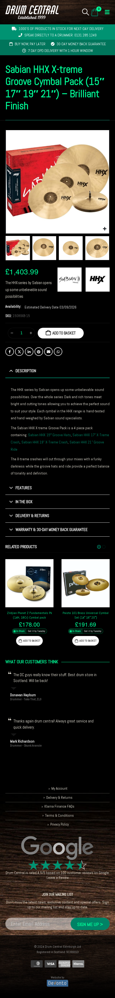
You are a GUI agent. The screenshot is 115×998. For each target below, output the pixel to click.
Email (48, 351)
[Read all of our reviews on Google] (57, 848)
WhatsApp (58, 351)
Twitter (19, 351)
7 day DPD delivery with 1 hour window (60, 50)
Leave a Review (58, 877)
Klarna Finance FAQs (59, 806)
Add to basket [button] (31, 640)
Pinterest (38, 351)
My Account (59, 788)
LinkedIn (29, 351)
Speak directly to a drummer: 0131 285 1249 (60, 35)
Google (104, 873)
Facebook (9, 351)
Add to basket (64, 333)
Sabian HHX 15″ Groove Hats (49, 434)
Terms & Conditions (59, 815)
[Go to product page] (29, 583)
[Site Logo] (32, 12)
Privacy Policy (59, 824)
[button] (86, 12)
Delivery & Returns (59, 797)
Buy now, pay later (30, 44)
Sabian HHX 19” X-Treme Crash (44, 442)
